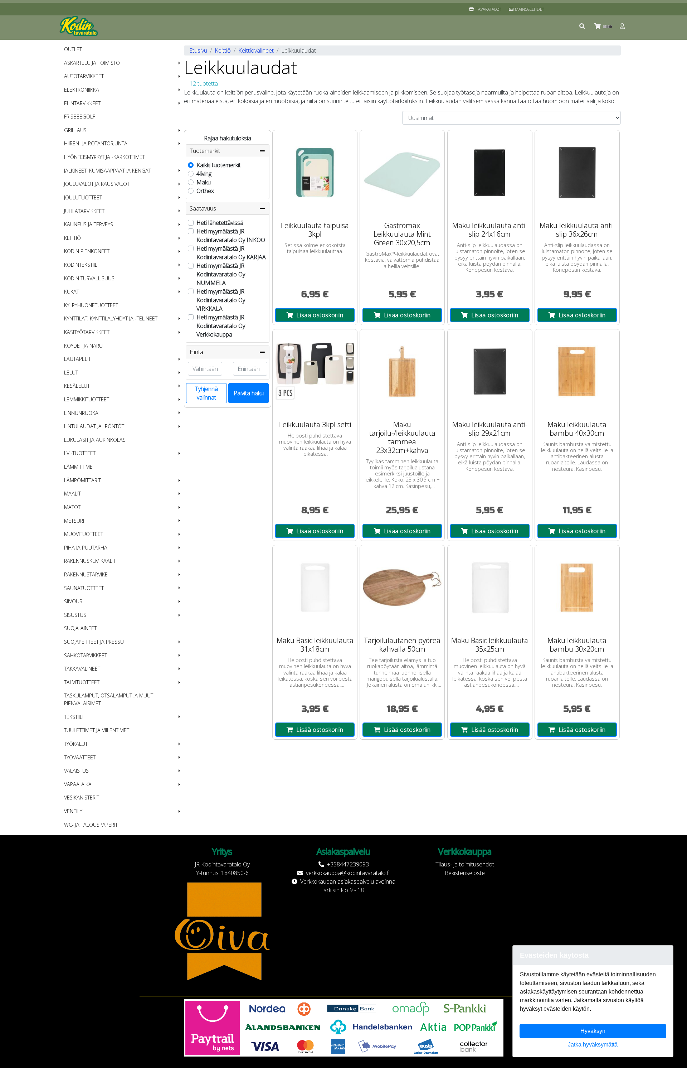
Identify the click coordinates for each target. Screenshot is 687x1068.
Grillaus (75, 130)
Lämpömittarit (82, 480)
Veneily (73, 811)
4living (203, 174)
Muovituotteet (83, 534)
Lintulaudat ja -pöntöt (94, 426)
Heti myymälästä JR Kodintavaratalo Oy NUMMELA (220, 274)
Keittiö (72, 238)
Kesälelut (77, 385)
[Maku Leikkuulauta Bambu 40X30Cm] (577, 371)
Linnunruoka (81, 413)
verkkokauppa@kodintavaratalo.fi (348, 873)
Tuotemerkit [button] (205, 151)
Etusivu (198, 50)
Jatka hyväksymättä (593, 1045)
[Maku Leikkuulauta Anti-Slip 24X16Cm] (489, 172)
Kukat (71, 291)
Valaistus (76, 770)
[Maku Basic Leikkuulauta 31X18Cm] (315, 587)
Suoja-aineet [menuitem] (80, 628)
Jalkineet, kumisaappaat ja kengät (107, 170)
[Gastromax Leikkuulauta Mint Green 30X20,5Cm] (402, 172)
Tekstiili (73, 717)
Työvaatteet (80, 757)
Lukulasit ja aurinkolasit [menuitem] (96, 439)
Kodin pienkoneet (86, 251)
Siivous (73, 601)
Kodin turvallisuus (89, 278)
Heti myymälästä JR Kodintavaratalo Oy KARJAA (231, 253)
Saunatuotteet (84, 588)
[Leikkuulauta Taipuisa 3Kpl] (315, 172)
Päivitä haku (249, 393)
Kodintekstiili (81, 264)
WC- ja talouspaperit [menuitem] (91, 824)
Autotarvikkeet (84, 76)
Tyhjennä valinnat (206, 393)
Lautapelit (77, 359)
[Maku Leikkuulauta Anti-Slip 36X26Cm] (577, 172)
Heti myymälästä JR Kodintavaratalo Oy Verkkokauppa (220, 325)
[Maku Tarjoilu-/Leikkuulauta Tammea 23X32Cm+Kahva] (402, 371)
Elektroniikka (81, 89)
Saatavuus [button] (203, 208)
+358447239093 (348, 864)
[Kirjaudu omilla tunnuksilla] (622, 26)
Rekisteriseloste (465, 873)
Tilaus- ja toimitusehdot (464, 864)
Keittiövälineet (256, 50)
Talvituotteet (81, 682)
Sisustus (75, 615)
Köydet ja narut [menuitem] (84, 345)
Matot (72, 507)
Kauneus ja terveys (88, 224)
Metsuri (74, 520)
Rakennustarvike (86, 574)
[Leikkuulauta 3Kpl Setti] (315, 371)
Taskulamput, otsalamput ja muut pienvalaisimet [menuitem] (108, 699)
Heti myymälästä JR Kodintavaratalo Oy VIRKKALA (220, 300)
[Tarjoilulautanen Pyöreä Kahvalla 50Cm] (402, 587)
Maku (203, 182)
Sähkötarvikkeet (85, 655)
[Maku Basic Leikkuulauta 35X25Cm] (489, 587)
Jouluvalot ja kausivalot (97, 183)
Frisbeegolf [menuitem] (79, 116)
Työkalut (76, 743)
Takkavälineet (82, 668)
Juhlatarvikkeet (84, 211)
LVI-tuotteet (80, 453)
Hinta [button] (196, 352)
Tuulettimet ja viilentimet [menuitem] (96, 730)
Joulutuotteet (83, 197)
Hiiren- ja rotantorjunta (95, 143)
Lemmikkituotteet (86, 399)
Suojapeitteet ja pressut (95, 641)
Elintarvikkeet (82, 103)
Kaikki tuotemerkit (218, 165)
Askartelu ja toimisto (92, 62)
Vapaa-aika (78, 784)
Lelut (71, 372)
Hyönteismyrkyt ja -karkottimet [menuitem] (104, 157)
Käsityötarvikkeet (86, 332)
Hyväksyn (592, 1031)
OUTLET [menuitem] (73, 49)
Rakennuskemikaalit (90, 560)
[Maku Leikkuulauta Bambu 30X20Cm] (577, 587)
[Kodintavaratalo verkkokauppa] (79, 26)
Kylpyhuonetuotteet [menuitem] (91, 305)
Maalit (72, 493)
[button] (582, 26)
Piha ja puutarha (85, 547)
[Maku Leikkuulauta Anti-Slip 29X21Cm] (489, 371)
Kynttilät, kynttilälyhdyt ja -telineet (110, 318)
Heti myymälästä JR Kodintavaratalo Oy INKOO (230, 235)
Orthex (205, 191)
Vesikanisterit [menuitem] (81, 797)
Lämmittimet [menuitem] (79, 466)
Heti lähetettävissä (219, 223)
